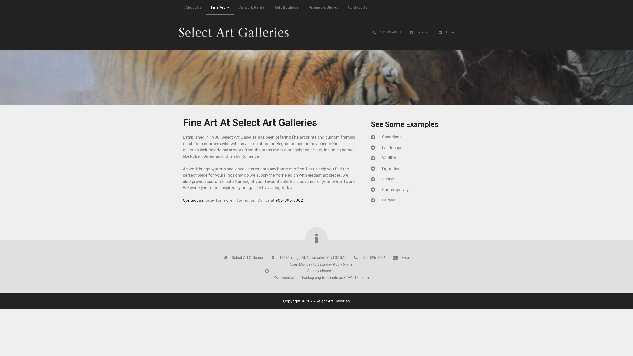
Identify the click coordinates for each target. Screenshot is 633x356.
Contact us (193, 200)
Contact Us (357, 7)
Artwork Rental (252, 7)
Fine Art (218, 7)
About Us (193, 7)
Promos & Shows (323, 7)
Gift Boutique (287, 7)
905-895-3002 (289, 200)
